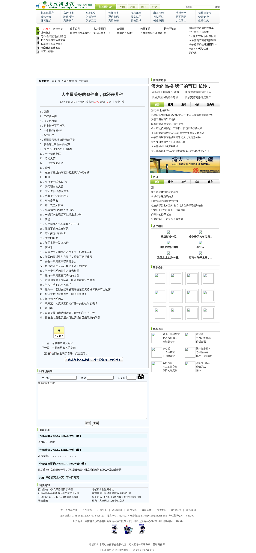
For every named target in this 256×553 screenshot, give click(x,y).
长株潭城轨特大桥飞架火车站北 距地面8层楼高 (212, 92)
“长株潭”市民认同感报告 (202, 36)
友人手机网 (100, 28)
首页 (54, 81)
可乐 (85, 101)
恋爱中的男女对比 (62, 343)
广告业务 (102, 510)
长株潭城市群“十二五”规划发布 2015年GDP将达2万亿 (180, 150)
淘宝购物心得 (170, 366)
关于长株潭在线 (68, 510)
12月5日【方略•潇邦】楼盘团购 (168, 210)
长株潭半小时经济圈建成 (164, 146)
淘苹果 (193, 52)
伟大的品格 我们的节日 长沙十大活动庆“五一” (197, 86)
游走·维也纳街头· (160, 110)
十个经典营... (170, 352)
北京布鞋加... (170, 337)
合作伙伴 (132, 510)
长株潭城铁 (170, 28)
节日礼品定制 (170, 370)
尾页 (76, 477)
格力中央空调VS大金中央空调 (108, 500)
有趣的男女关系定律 (64, 347)
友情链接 (176, 510)
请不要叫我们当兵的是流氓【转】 (169, 141)
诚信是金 (167, 362)
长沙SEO (194, 48)
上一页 (60, 477)
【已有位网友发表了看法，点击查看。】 (66, 353)
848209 (190, 515)
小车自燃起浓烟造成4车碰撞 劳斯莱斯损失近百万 (177, 132)
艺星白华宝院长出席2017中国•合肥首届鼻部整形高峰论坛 (182, 114)
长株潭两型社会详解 (151, 33)
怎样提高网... (203, 352)
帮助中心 (161, 510)
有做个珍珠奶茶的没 (162, 196)
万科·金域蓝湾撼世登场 (53, 36)
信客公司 (75, 28)
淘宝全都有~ (47, 51)
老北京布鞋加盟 (171, 334)
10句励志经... (170, 356)
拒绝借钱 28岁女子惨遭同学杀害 (55, 489)
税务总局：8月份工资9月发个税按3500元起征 (116, 497)
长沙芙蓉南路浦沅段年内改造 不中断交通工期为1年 (215, 97)
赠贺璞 (199, 334)
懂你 (198, 370)
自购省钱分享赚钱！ (81, 33)
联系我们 (191, 510)
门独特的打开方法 (161, 214)
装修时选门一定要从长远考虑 (167, 219)
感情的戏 (201, 366)
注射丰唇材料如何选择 (163, 119)
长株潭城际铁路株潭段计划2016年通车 (174, 97)
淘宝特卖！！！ (102, 33)
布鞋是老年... (170, 341)
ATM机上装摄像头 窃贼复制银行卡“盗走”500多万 (180, 92)
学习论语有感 (203, 337)
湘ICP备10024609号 (144, 550)
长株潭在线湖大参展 (52, 43)
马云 (166, 33)
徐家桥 (197, 44)
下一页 (69, 477)
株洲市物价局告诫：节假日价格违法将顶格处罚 (176, 128)
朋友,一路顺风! (204, 356)
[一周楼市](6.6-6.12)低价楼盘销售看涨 (58, 497)
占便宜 (120, 28)
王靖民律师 (159, 544)
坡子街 (193, 32)
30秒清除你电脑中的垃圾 (164, 201)
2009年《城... (203, 362)
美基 (142, 28)
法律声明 (117, 510)
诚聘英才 (146, 510)
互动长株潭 (68, 81)
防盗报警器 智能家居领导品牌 (167, 123)
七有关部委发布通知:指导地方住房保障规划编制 (177, 205)
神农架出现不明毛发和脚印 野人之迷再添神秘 (176, 137)
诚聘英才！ (47, 32)
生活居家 (83, 81)
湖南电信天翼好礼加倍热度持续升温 (111, 493)
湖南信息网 (195, 28)
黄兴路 (49, 40)
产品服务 (87, 510)
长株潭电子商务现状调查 (202, 40)
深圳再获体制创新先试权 (164, 192)
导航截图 (43, 500)
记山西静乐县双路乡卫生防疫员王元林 (58, 493)
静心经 (166, 348)
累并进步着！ (203, 348)
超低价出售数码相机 (103, 489)
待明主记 (201, 341)
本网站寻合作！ (125, 33)
